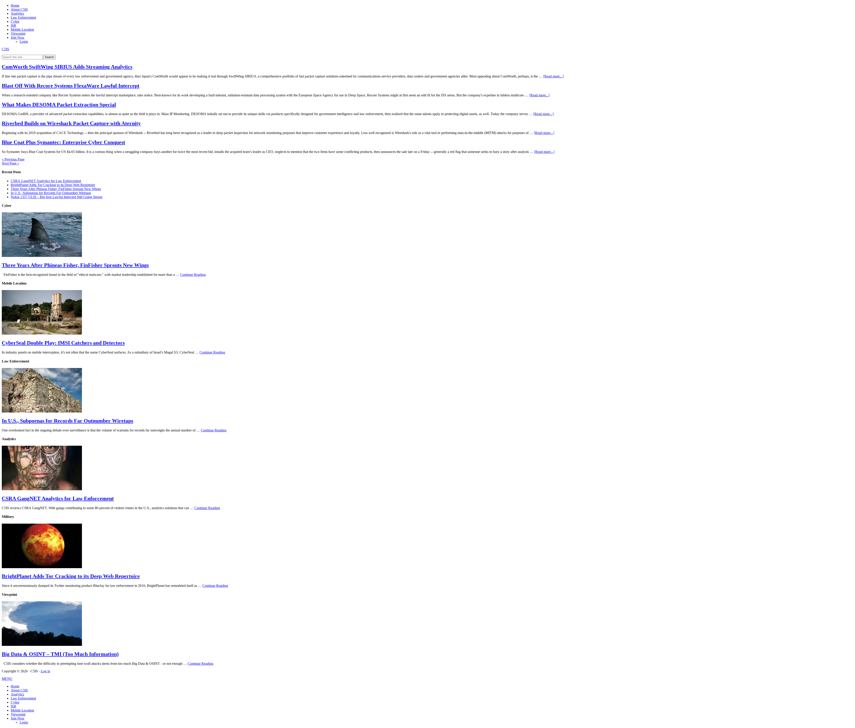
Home (15, 686)
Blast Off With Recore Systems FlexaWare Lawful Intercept (70, 86)
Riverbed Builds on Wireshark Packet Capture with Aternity (71, 123)
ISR (13, 706)
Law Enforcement (23, 698)
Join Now (17, 718)
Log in (45, 671)
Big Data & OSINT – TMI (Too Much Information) (60, 654)
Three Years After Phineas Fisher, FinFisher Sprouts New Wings (56, 189)
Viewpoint (18, 714)
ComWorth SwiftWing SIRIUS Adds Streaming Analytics (67, 67)
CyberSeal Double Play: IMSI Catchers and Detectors (63, 343)
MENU (7, 679)
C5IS (5, 49)
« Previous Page (13, 159)
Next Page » (10, 163)
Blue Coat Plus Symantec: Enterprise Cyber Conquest (63, 142)
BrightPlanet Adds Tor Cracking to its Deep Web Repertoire (53, 185)
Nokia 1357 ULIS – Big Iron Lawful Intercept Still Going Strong (56, 197)
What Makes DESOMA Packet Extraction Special (59, 105)
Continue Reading (193, 275)
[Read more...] (553, 76)
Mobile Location (22, 710)
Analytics (17, 694)
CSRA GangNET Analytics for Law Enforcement (46, 181)
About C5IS (19, 690)
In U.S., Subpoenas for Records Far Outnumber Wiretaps (51, 193)
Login (24, 722)
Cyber (15, 702)
